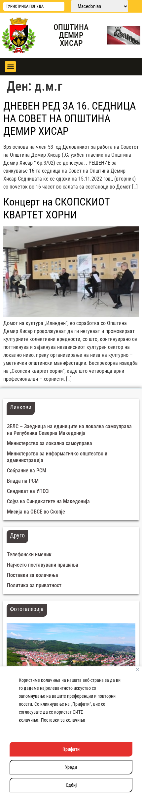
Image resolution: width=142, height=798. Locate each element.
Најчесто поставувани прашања (42, 565)
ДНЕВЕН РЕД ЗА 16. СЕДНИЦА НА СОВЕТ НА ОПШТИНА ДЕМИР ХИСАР (69, 119)
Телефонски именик (29, 554)
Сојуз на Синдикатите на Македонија (48, 501)
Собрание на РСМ (26, 470)
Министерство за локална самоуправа (49, 443)
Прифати (71, 749)
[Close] (137, 669)
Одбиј (71, 785)
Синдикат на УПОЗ (28, 491)
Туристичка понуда (25, 6)
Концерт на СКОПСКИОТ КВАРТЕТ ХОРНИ (56, 208)
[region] (71, 732)
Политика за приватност (34, 585)
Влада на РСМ (23, 481)
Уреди (71, 767)
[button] (10, 66)
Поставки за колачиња (63, 720)
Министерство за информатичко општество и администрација (57, 456)
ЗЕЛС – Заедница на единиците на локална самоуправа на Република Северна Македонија (69, 429)
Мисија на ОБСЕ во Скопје (36, 512)
